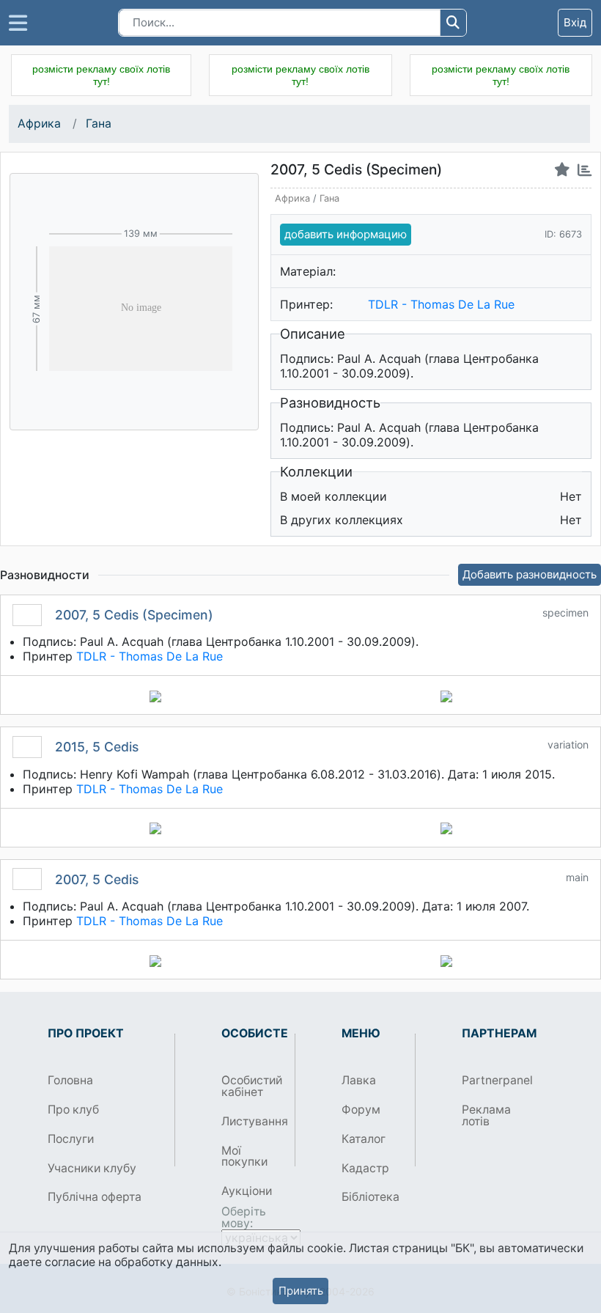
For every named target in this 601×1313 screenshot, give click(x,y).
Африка (41, 123)
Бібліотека (370, 1197)
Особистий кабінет (251, 1086)
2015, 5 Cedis (97, 746)
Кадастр (365, 1168)
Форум (361, 1110)
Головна (70, 1080)
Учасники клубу (92, 1168)
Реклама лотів (486, 1115)
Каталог (364, 1139)
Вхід (575, 22)
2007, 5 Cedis (97, 879)
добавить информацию (345, 234)
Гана (98, 123)
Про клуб (73, 1110)
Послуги (71, 1139)
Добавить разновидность (529, 574)
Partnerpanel (493, 1080)
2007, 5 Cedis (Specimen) (134, 614)
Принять (301, 1291)
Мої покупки (244, 1156)
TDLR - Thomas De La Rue (441, 304)
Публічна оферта (94, 1197)
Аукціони (246, 1191)
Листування (252, 1121)
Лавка (359, 1080)
